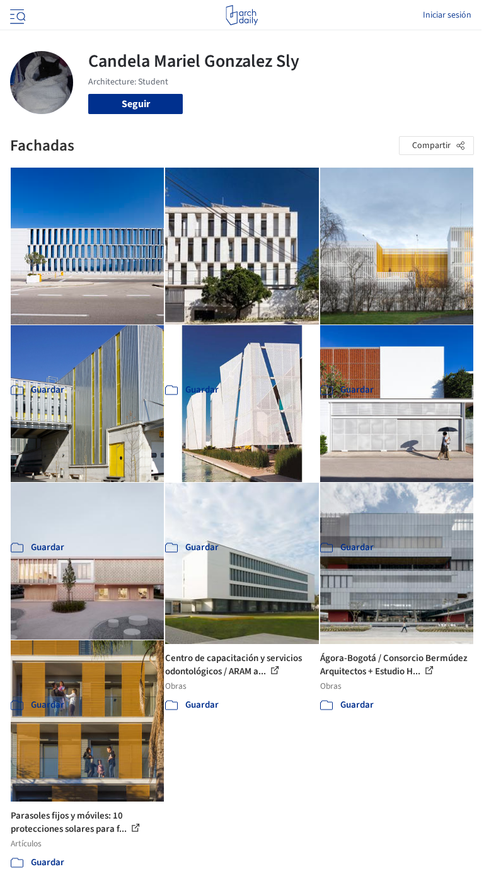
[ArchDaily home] (242, 15)
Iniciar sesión (447, 15)
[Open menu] (16, 15)
